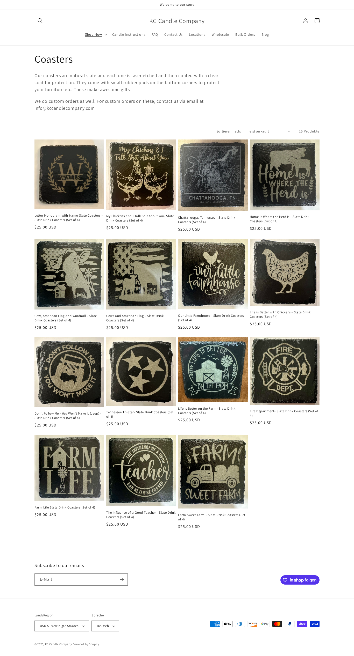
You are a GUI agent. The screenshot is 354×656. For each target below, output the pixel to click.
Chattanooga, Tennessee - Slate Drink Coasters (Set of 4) (206, 220)
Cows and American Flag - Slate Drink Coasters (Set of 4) (135, 318)
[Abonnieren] (122, 579)
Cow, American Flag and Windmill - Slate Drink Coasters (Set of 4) (65, 318)
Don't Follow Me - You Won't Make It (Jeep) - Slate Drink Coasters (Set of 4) (67, 415)
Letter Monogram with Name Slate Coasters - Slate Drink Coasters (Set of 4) (68, 217)
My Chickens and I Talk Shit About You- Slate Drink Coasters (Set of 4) (140, 218)
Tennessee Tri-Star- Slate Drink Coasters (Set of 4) (140, 414)
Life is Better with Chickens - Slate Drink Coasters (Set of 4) (280, 314)
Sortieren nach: (228, 131)
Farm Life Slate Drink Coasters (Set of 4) (64, 507)
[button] (40, 20)
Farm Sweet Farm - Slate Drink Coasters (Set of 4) (211, 517)
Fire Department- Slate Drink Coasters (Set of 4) (284, 413)
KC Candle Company (58, 644)
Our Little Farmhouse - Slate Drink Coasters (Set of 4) (211, 318)
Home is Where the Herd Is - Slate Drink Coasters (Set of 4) (279, 219)
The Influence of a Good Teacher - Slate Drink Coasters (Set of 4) (141, 515)
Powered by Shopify (86, 644)
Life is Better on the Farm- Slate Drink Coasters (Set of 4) (206, 411)
